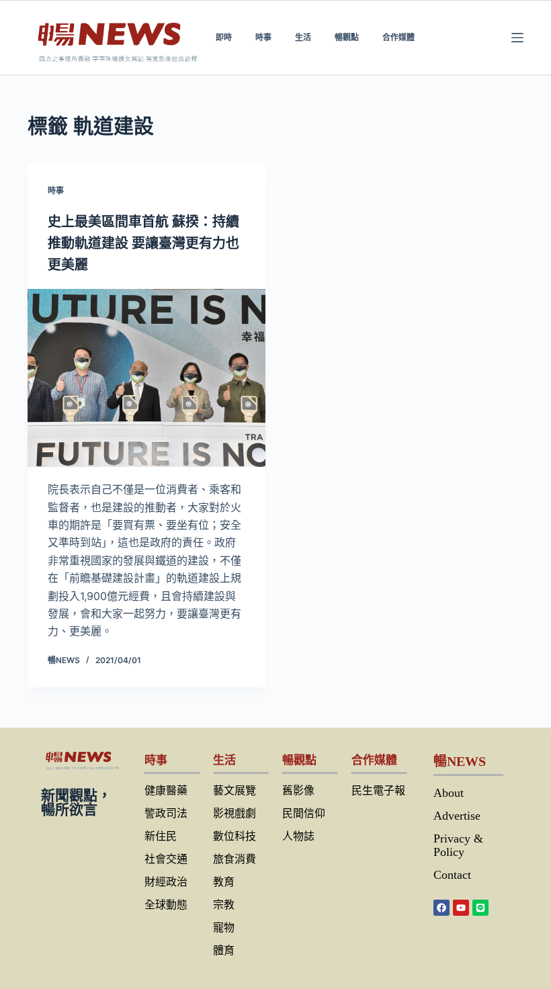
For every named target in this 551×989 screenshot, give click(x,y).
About (448, 793)
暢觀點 (347, 37)
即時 (224, 37)
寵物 (224, 927)
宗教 (224, 904)
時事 (263, 37)
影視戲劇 (234, 813)
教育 (224, 882)
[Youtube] (461, 908)
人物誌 (298, 836)
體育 (224, 950)
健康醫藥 (165, 790)
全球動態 (165, 904)
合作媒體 (398, 37)
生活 (303, 37)
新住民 (160, 836)
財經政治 (165, 882)
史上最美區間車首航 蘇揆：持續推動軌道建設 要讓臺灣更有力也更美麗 (143, 243)
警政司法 (165, 813)
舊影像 (298, 790)
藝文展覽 (234, 790)
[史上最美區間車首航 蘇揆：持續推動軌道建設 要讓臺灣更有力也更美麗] (146, 378)
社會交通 (165, 859)
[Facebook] (441, 908)
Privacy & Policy (458, 845)
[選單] (517, 38)
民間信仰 (303, 813)
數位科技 (234, 836)
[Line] (480, 908)
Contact (452, 875)
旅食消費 (234, 859)
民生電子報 (378, 790)
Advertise (456, 815)
